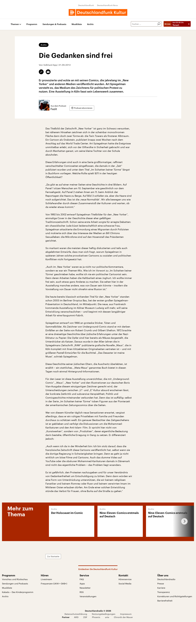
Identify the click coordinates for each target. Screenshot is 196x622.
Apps (82, 583)
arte (107, 617)
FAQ (82, 579)
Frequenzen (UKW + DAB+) (54, 583)
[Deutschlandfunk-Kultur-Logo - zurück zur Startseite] (98, 12)
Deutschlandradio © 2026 (98, 610)
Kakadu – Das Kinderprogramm (17, 592)
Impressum (126, 614)
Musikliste (77, 24)
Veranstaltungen (88, 596)
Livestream (46, 579)
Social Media (125, 583)
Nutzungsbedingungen (103, 614)
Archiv (90, 24)
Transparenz (163, 592)
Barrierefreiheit (164, 600)
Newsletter (85, 587)
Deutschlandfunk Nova (107, 5)
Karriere (161, 587)
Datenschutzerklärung (76, 614)
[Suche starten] (158, 23)
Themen (15, 24)
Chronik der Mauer (123, 617)
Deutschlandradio (166, 579)
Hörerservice (125, 579)
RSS (82, 592)
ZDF (85, 617)
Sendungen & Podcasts (54, 24)
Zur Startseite (53, 556)
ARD (76, 617)
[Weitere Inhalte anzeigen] (183, 521)
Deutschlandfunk (86, 5)
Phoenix (96, 617)
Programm (31, 24)
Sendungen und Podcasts (15, 583)
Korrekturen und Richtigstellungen (174, 596)
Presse (160, 583)
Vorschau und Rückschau (15, 579)
